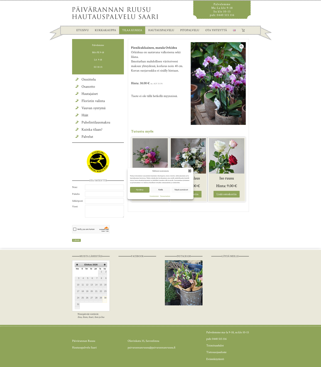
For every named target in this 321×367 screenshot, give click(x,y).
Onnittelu (89, 79)
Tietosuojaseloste (165, 196)
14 (96, 285)
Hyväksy (139, 190)
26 (87, 298)
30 (105, 298)
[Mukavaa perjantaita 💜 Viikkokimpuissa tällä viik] (184, 282)
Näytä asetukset (181, 190)
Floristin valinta (93, 100)
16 (105, 285)
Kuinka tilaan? (92, 129)
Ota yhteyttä (216, 30)
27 (92, 298)
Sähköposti (77, 200)
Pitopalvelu (189, 30)
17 (78, 291)
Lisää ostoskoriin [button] (227, 194)
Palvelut (87, 136)
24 (78, 298)
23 (105, 291)
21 (96, 291)
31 (78, 304)
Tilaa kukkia (132, 30)
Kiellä (160, 190)
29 (101, 298)
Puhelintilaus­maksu (96, 122)
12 (87, 285)
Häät (85, 115)
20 (92, 291)
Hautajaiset (90, 93)
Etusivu (82, 30)
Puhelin (76, 193)
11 (83, 285)
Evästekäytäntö (154, 196)
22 (101, 291)
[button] (189, 171)
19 (87, 291)
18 (83, 291)
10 (78, 285)
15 (101, 285)
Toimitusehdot (215, 345)
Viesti (75, 206)
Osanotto (88, 86)
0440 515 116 (225, 15)
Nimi (74, 187)
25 (83, 298)
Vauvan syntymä (93, 108)
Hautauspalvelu (161, 30)
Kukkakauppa (105, 30)
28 (96, 298)
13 (92, 285)
